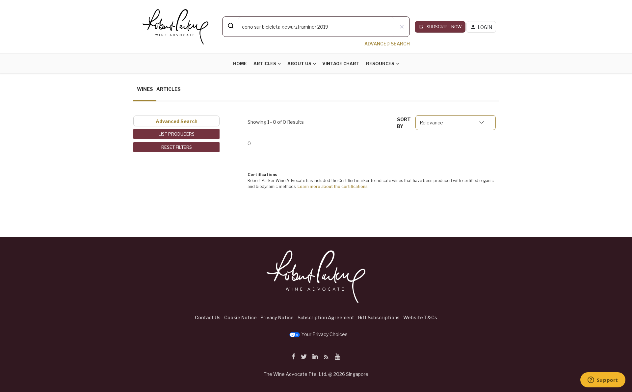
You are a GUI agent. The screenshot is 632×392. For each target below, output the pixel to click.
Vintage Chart (340, 63)
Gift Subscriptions (379, 317)
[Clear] (401, 26)
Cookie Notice (240, 317)
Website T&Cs (420, 317)
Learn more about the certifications (333, 186)
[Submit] (230, 25)
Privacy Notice (277, 317)
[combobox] (316, 26)
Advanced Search (177, 121)
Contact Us (208, 317)
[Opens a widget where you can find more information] (602, 380)
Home (240, 63)
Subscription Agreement (326, 317)
